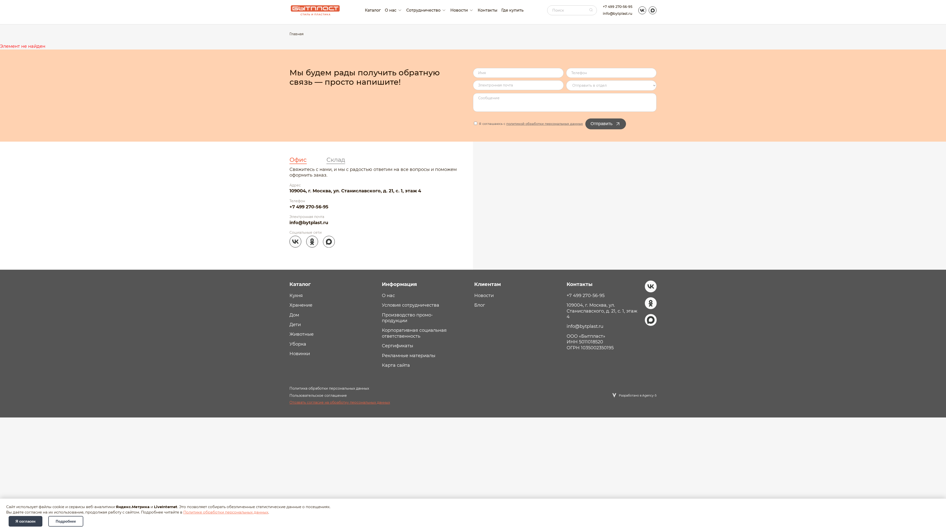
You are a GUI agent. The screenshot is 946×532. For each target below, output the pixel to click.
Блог (479, 305)
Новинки (299, 353)
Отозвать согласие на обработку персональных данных (339, 402)
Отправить (601, 123)
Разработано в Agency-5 (638, 395)
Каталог (373, 10)
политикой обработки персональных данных (544, 124)
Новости (484, 295)
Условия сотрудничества (410, 305)
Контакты (487, 10)
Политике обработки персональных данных (225, 512)
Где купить (512, 10)
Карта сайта (396, 365)
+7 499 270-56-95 (617, 6)
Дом (294, 315)
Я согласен (25, 521)
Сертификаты (397, 346)
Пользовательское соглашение (318, 395)
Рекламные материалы (408, 355)
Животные (301, 334)
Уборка (297, 344)
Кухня (296, 295)
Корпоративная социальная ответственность (414, 333)
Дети (295, 324)
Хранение (300, 305)
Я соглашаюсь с (530, 124)
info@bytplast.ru (617, 13)
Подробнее (66, 521)
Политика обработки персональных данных (329, 388)
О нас (388, 295)
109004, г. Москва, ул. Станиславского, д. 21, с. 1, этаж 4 (355, 191)
